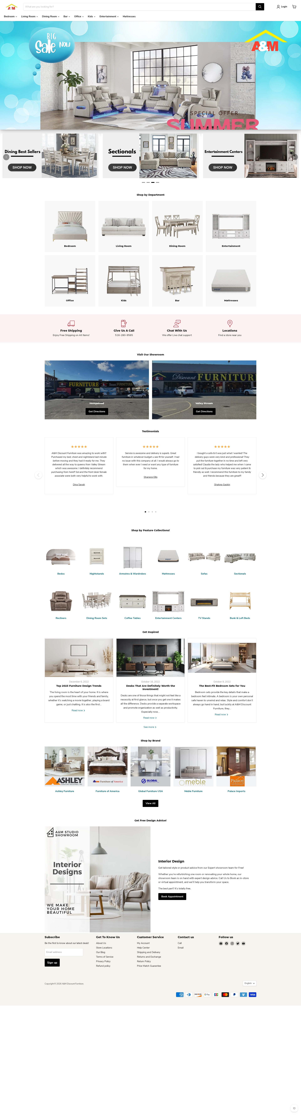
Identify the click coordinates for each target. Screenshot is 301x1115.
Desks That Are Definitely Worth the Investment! (150, 687)
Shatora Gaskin (222, 484)
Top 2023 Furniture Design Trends (78, 685)
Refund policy (103, 965)
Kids (91, 16)
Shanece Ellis (150, 477)
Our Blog (100, 952)
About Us (101, 943)
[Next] (295, 157)
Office (78, 16)
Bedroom (9, 16)
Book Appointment (172, 896)
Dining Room (50, 16)
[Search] (260, 6)
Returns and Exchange (149, 956)
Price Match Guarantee (149, 965)
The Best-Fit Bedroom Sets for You (222, 685)
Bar (65, 16)
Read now (77, 710)
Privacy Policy (103, 961)
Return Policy (144, 961)
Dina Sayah (79, 484)
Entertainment (108, 16)
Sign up (52, 963)
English (248, 983)
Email (180, 947)
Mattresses (129, 16)
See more (149, 727)
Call (180, 943)
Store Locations (104, 947)
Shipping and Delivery (148, 952)
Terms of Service (104, 956)
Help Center (143, 947)
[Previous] (6, 157)
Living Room (28, 16)
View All (150, 803)
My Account (143, 943)
